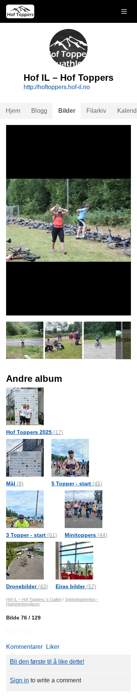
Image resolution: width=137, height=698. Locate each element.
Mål (15, 483)
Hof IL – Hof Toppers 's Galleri (34, 599)
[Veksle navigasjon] (124, 11)
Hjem (13, 110)
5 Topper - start (76, 483)
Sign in (19, 680)
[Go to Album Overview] (25, 406)
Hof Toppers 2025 (34, 432)
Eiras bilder (76, 586)
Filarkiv (96, 110)
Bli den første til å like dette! (47, 661)
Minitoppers (86, 535)
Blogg (39, 110)
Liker (52, 647)
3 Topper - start (31, 535)
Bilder (66, 110)
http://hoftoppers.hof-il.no (57, 87)
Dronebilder (27, 586)
